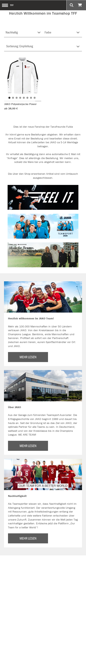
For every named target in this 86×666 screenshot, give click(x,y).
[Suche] (72, 5)
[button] (9, 98)
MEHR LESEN (28, 356)
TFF (12, 5)
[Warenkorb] (80, 5)
